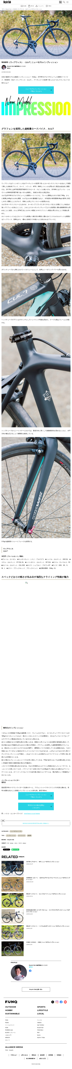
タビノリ (7, 1040)
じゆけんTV (8, 1035)
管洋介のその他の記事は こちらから (36, 806)
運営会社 (34, 1055)
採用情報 (50, 1055)
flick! (38, 1032)
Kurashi (11, 1050)
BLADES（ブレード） (10, 1032)
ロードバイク (21, 835)
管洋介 (31, 967)
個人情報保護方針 (30, 1058)
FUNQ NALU (40, 1030)
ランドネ (39, 1020)
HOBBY (9, 1010)
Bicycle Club (8, 9)
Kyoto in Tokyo (41, 1037)
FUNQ (6, 1020)
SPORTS (41, 1007)
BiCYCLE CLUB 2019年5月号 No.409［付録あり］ (36, 823)
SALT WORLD (40, 1025)
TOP (3, 9)
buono (38, 1035)
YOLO (6, 1050)
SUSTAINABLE (12, 1014)
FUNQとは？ (14, 1055)
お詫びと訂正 (42, 1058)
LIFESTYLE (42, 1010)
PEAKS (7, 1022)
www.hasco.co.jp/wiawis (32, 813)
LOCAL (40, 1014)
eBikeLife (7, 1037)
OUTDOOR (10, 1007)
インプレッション (11, 835)
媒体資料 (42, 1055)
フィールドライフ (9, 1025)
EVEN (6, 1027)
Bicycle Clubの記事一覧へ (36, 989)
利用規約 (59, 1055)
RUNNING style (9, 1030)
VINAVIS (39, 1022)
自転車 (29, 835)
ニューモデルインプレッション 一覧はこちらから (36, 90)
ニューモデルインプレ (16, 831)
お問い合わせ (24, 1055)
